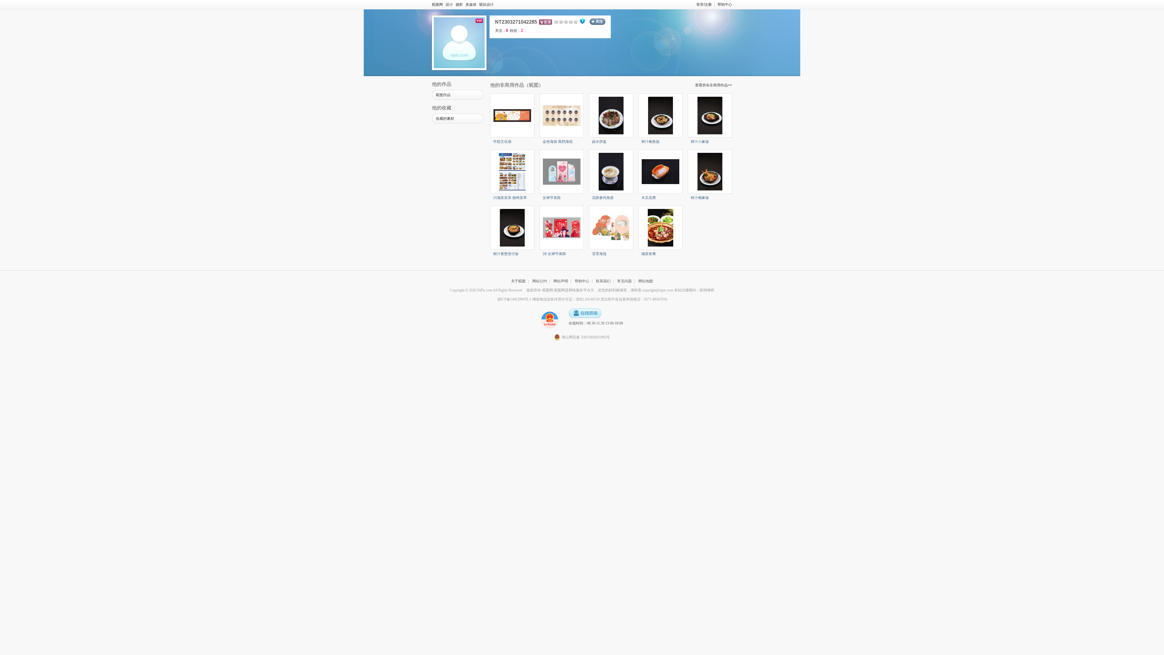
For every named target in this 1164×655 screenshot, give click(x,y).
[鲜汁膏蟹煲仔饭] (512, 227)
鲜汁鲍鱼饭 (650, 141)
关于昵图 (518, 281)
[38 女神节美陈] (561, 227)
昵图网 (437, 4)
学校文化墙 (502, 141)
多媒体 (471, 4)
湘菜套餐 (648, 254)
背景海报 (599, 254)
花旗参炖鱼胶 (603, 198)
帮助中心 (724, 4)
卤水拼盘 (599, 141)
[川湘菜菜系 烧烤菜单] (512, 171)
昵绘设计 (486, 4)
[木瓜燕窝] (660, 171)
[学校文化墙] (512, 115)
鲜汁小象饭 (700, 141)
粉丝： (516, 31)
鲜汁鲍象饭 (700, 198)
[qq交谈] (585, 313)
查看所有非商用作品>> (713, 85)
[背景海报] (611, 227)
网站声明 (561, 281)
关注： (501, 31)
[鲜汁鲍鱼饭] (660, 115)
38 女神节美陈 (554, 254)
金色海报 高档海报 (558, 141)
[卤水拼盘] (611, 115)
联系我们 (603, 281)
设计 (449, 4)
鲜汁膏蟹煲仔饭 (506, 254)
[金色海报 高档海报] (561, 115)
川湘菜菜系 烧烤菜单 (510, 198)
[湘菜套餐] (660, 227)
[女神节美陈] (561, 171)
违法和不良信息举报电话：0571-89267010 (633, 299)
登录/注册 (704, 4)
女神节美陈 (552, 198)
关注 (599, 21)
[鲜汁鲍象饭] (710, 171)
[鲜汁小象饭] (710, 115)
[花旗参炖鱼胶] (611, 171)
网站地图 (645, 281)
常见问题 (624, 281)
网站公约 (539, 281)
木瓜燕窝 (648, 198)
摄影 (459, 4)
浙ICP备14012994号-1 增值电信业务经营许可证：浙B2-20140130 (548, 299)
